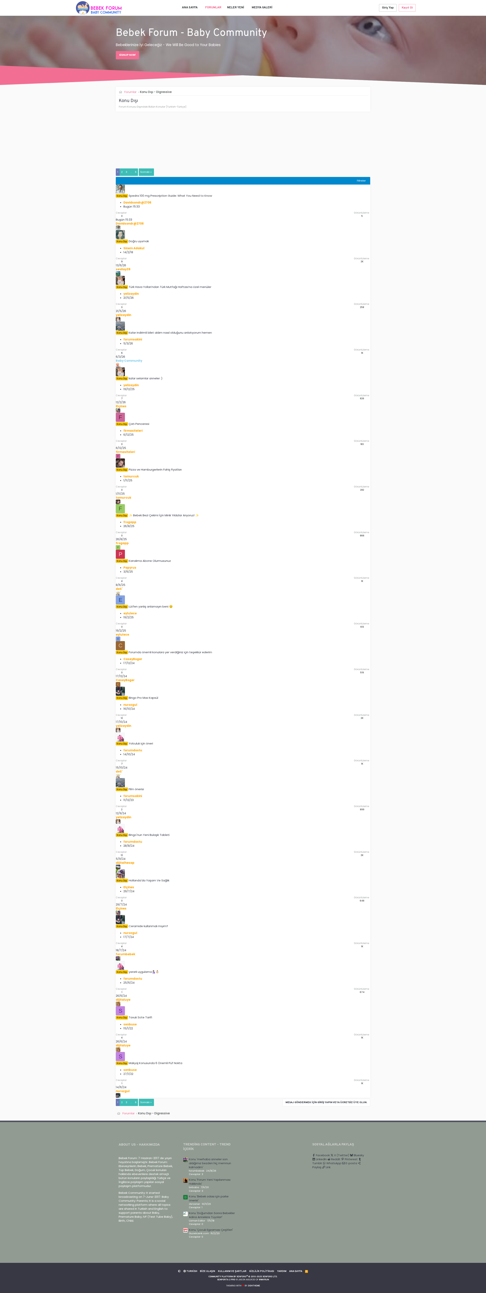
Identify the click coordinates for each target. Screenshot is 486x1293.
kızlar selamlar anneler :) (146, 378)
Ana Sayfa (190, 7)
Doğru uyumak (139, 241)
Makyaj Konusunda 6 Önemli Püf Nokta (155, 1063)
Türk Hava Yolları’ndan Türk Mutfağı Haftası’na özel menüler (170, 287)
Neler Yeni (235, 7)
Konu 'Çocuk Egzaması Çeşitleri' (211, 1230)
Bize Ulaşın (207, 1271)
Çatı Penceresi (139, 424)
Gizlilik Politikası (261, 1271)
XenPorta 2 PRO (226, 1279)
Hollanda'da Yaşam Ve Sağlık (149, 880)
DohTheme (254, 1285)
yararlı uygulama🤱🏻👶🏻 (144, 972)
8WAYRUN (264, 1279)
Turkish (191, 1271)
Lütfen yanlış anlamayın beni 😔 (151, 606)
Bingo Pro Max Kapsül (143, 698)
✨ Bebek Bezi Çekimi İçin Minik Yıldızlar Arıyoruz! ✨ (164, 515)
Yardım (281, 1271)
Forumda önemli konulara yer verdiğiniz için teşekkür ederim (170, 652)
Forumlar (213, 7)
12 (122, 718)
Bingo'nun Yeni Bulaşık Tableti (149, 835)
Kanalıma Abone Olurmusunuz (150, 561)
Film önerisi (136, 789)
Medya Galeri (262, 7)
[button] (200, 7)
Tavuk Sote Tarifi (140, 1017)
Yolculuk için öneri (141, 743)
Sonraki (145, 172)
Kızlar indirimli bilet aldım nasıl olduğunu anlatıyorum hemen (170, 333)
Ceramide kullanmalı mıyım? (148, 926)
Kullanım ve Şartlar (232, 1271)
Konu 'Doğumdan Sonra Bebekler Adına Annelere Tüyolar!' (212, 1215)
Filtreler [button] (361, 180)
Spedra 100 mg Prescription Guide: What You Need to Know (170, 196)
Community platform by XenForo (243, 1276)
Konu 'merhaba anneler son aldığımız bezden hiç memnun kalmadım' (210, 1163)
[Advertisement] (230, 141)
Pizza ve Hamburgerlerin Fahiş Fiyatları (155, 470)
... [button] (131, 172)
